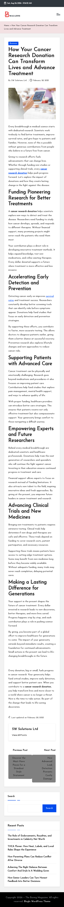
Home (6, 26)
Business (13, 43)
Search (11, 796)
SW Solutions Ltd (25, 729)
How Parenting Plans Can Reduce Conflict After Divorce (29, 858)
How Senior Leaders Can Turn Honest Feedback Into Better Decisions (27, 879)
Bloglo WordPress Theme (37, 901)
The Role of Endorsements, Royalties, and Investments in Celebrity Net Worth (30, 837)
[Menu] (58, 14)
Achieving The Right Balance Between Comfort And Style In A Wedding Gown (28, 869)
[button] (19, 735)
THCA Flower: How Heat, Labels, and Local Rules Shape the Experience (31, 848)
